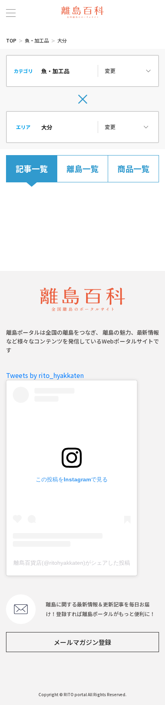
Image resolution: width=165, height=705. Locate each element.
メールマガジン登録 (82, 642)
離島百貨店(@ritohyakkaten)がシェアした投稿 (72, 563)
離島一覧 (82, 168)
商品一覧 (133, 168)
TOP (11, 40)
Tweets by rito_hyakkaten (45, 375)
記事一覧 (32, 168)
